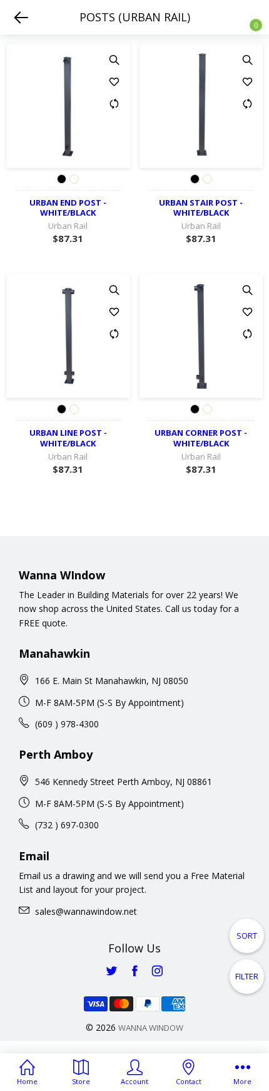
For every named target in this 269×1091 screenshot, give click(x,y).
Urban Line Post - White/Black (68, 438)
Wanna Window (150, 1027)
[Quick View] (114, 59)
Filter (246, 976)
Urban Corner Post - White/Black (201, 438)
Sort (246, 935)
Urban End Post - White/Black (67, 208)
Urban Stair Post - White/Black (201, 208)
